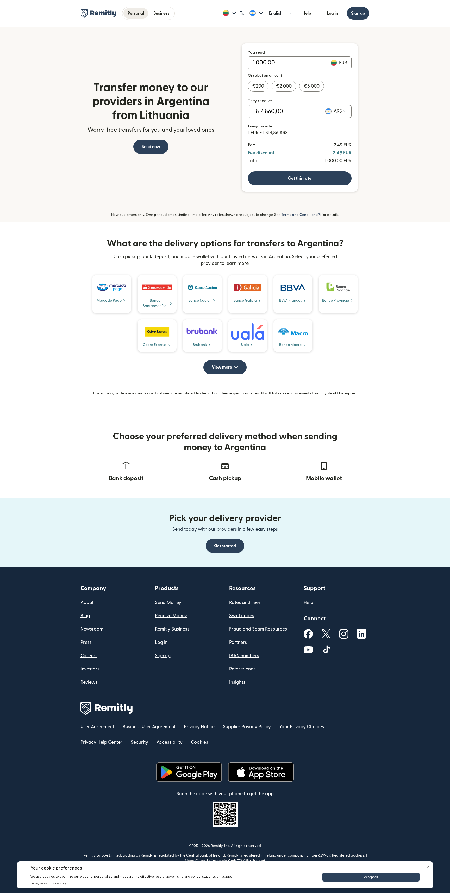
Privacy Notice (199, 727)
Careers (88, 655)
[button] (229, 13)
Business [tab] (161, 13)
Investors (89, 669)
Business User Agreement (149, 727)
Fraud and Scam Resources (258, 629)
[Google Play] (189, 772)
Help (306, 13)
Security (139, 742)
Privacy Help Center (101, 742)
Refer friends (242, 669)
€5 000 (312, 86)
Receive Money (171, 616)
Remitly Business (172, 629)
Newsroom (91, 629)
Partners (238, 642)
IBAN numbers (244, 655)
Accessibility (170, 742)
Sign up (358, 13)
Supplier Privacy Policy (247, 727)
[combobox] (340, 111)
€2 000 (284, 86)
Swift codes (241, 616)
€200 (258, 86)
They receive (260, 101)
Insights (237, 682)
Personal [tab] (136, 13)
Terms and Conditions (301, 215)
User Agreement (97, 727)
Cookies (199, 742)
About (86, 602)
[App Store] (260, 772)
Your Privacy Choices (301, 727)
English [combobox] (275, 13)
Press (86, 642)
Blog (85, 616)
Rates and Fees (245, 602)
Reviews (88, 682)
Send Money (168, 602)
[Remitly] (98, 13)
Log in (332, 13)
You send (256, 52)
